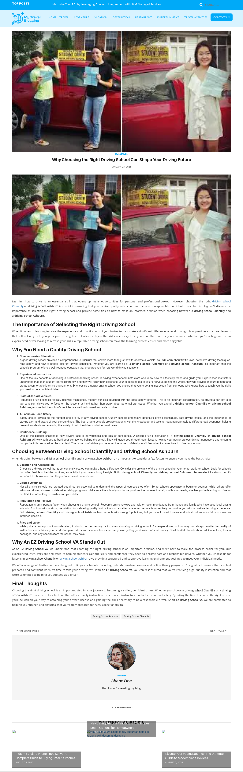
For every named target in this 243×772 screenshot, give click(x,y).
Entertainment (162, 17)
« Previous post (27, 630)
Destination (126, 17)
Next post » (218, 630)
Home (71, 17)
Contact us (204, 17)
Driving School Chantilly (136, 616)
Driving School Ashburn (105, 616)
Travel (80, 17)
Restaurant (143, 17)
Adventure (94, 17)
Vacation (110, 17)
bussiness (121, 153)
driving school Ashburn (74, 558)
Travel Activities (184, 17)
